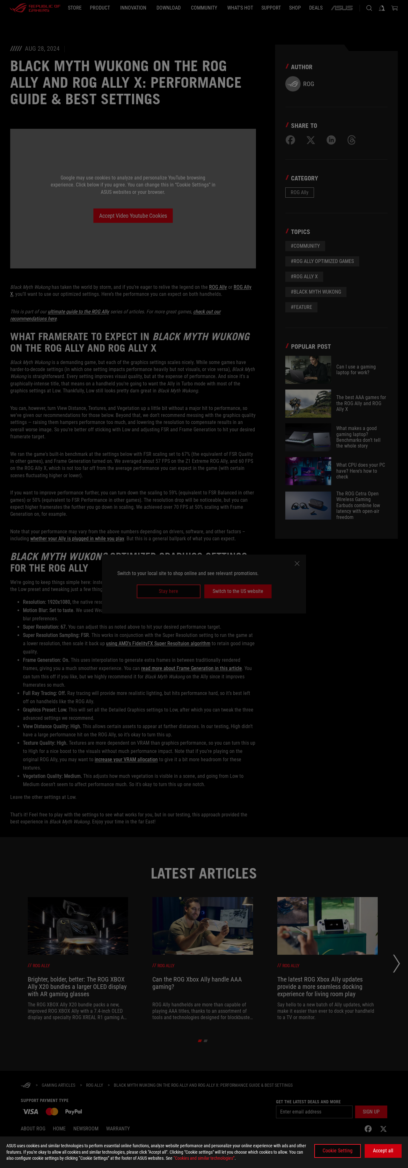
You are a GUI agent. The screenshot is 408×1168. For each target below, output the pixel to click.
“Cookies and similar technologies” (204, 1158)
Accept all (383, 1151)
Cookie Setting (338, 1151)
